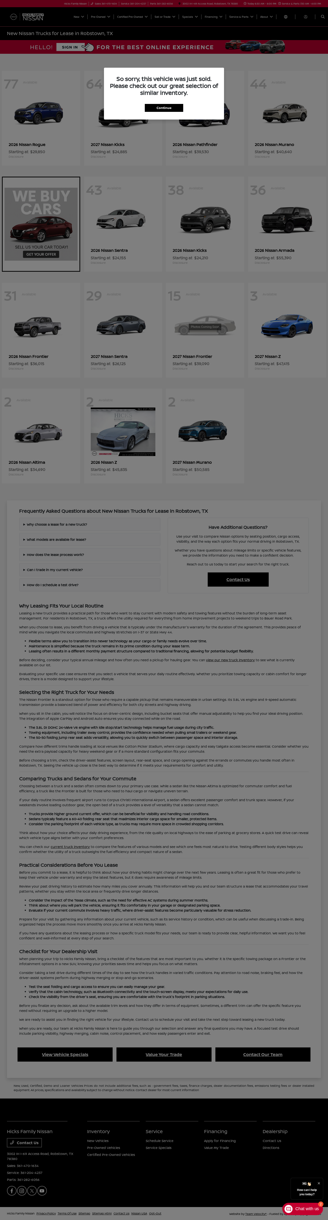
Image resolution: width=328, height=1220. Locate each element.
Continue (164, 108)
